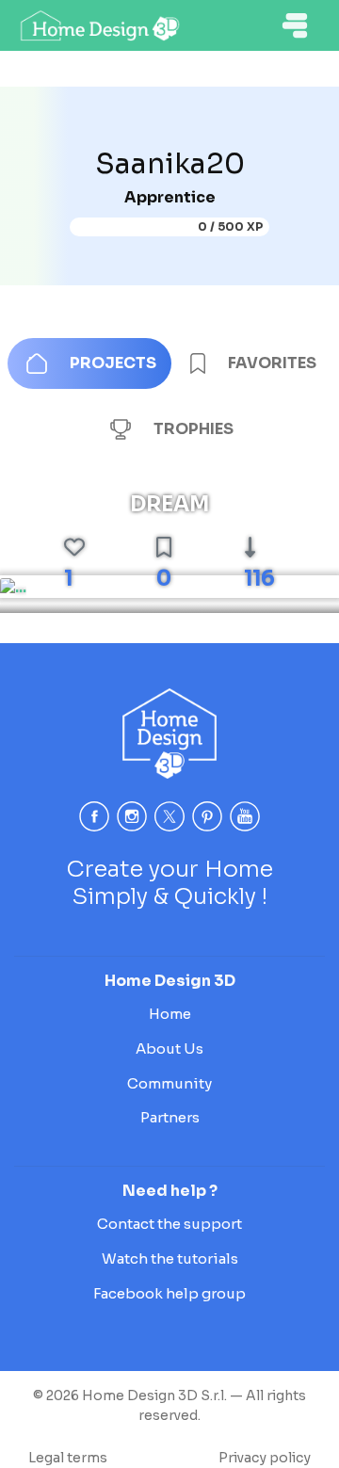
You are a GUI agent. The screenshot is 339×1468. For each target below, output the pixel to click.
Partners (170, 1117)
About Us (169, 1048)
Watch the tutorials (170, 1258)
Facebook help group (169, 1293)
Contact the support (169, 1224)
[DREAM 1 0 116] (13, 586)
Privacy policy (264, 1457)
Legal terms (67, 1457)
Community (169, 1083)
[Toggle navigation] (294, 25)
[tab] (89, 363)
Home (170, 1014)
